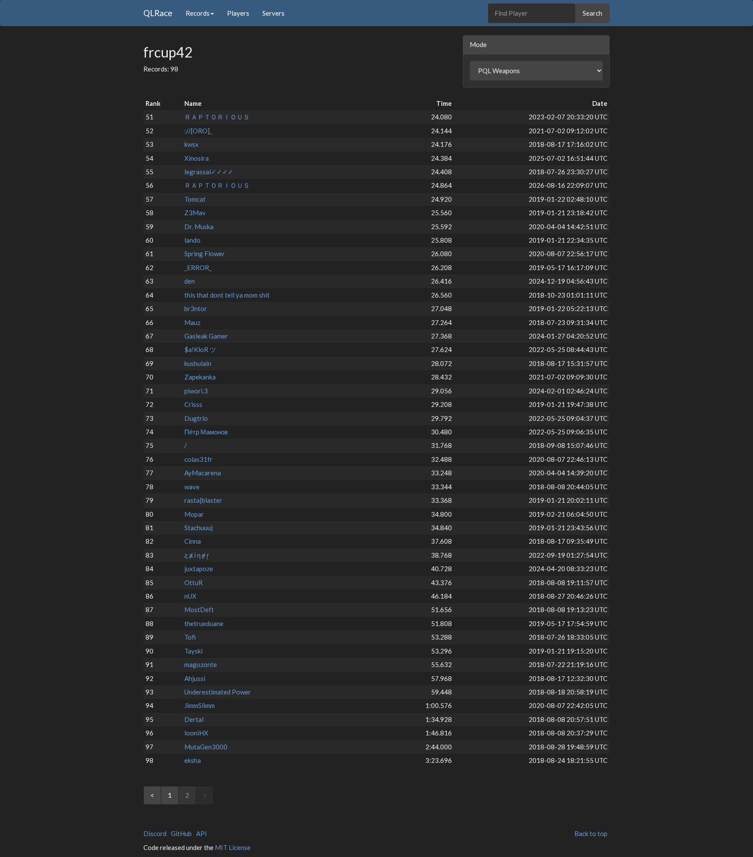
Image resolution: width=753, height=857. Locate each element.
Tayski (193, 651)
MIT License (233, 847)
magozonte (200, 664)
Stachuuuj (198, 528)
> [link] (205, 795)
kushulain (197, 363)
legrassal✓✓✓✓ (209, 172)
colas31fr (198, 459)
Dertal (194, 719)
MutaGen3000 (205, 747)
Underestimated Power (217, 692)
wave (192, 487)
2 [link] (187, 795)
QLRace (158, 13)
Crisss (193, 404)
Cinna (192, 541)
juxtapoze (198, 568)
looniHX (196, 733)
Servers (273, 13)
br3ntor (195, 308)
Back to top (590, 833)
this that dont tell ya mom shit (227, 295)
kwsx (191, 144)
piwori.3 (196, 391)
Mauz (192, 322)
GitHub (181, 833)
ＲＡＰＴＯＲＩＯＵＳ (217, 117)
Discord (154, 833)
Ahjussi (194, 678)
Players (238, 13)
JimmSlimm (199, 705)
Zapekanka (200, 377)
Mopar (194, 514)
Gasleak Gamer (206, 336)
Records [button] (198, 13)
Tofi (190, 637)
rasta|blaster (203, 500)
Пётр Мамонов (206, 432)
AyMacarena (202, 473)
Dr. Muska (199, 226)
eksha (192, 760)
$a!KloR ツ (200, 349)
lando (192, 240)
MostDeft (199, 609)
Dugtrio (196, 418)
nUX (190, 596)
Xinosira (196, 158)
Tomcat (195, 199)
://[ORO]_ (198, 131)
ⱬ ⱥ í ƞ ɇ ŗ (196, 555)
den (189, 281)
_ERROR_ (198, 267)
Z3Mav (195, 213)
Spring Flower (204, 253)
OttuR (193, 582)
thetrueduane (204, 623)
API (201, 833)
